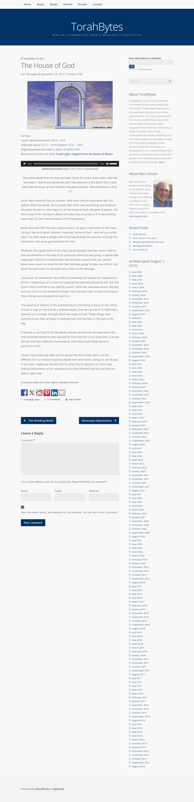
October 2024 (139, 352)
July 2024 (136, 364)
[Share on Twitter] (31, 392)
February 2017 (139, 697)
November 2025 (140, 302)
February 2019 (139, 605)
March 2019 (138, 601)
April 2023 (137, 413)
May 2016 (137, 731)
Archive (67, 4)
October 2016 (139, 712)
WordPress (42, 789)
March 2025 (138, 333)
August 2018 (138, 628)
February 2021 (139, 513)
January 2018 (139, 655)
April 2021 (137, 505)
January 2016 (139, 747)
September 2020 (141, 532)
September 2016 (141, 716)
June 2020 (137, 544)
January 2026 (139, 295)
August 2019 (138, 582)
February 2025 (139, 337)
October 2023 (139, 398)
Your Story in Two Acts (144, 238)
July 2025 (136, 318)
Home (27, 4)
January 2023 (139, 425)
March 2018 (138, 647)
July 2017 (136, 678)
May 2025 (137, 325)
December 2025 (140, 298)
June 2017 (137, 682)
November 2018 (140, 617)
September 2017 (141, 670)
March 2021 (138, 509)
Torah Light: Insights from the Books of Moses (84, 154)
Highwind (58, 789)
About (40, 4)
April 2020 (137, 551)
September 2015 (141, 762)
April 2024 (137, 375)
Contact (97, 4)
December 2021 (140, 475)
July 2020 (136, 540)
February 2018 (139, 651)
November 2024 (140, 348)
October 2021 (139, 482)
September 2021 (141, 486)
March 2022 (138, 463)
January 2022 (139, 471)
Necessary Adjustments (97, 420)
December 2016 (140, 705)
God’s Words (139, 234)
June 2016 (137, 728)
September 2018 (141, 624)
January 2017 (139, 701)
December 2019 (140, 567)
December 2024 (140, 344)
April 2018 (137, 643)
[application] (70, 164)
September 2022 (141, 440)
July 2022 (136, 448)
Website (94, 491)
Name (24, 491)
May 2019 (137, 594)
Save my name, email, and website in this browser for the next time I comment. (69, 512)
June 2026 (137, 275)
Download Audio (52, 168)
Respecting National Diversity (148, 241)
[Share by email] (62, 392)
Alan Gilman (75, 399)
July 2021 (136, 494)
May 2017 (137, 685)
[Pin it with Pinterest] (46, 392)
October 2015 (139, 758)
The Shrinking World (40, 420)
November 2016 (140, 708)
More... (162, 162)
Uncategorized (31, 399)
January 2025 (139, 341)
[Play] (24, 163)
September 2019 (141, 578)
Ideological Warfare (143, 245)
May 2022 (137, 455)
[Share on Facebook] (24, 392)
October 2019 (139, 574)
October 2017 (139, 666)
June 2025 (137, 321)
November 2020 (140, 524)
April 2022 (137, 459)
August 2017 (138, 674)
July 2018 (136, 632)
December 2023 (140, 390)
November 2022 (140, 432)
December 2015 (140, 751)
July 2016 (136, 724)
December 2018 (140, 613)
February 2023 (139, 421)
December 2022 (140, 429)
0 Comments (54, 399)
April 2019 (137, 597)
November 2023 (140, 394)
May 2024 (137, 371)
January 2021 (139, 517)
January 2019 (139, 609)
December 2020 (140, 521)
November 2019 (140, 571)
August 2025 (138, 314)
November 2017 (140, 662)
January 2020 (139, 563)
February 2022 (139, 467)
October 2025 (139, 306)
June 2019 (137, 590)
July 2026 (136, 272)
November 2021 (140, 478)
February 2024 (139, 383)
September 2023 (141, 402)
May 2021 (137, 501)
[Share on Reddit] (39, 392)
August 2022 (138, 444)
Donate (82, 4)
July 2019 (136, 586)
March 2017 (138, 693)
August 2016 (138, 720)
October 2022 (139, 436)
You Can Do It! (140, 249)
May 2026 (137, 279)
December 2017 (140, 659)
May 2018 (137, 640)
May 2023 (137, 410)
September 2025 (141, 310)
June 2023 (137, 406)
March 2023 (138, 417)
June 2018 (137, 636)
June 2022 (137, 452)
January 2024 (139, 387)
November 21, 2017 (34, 58)
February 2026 (139, 291)
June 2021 (137, 498)
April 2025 (137, 329)
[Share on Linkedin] (54, 392)
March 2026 (138, 287)
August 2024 (138, 360)
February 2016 (139, 743)
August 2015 (138, 766)
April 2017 (137, 689)
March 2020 (138, 555)
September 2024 (141, 356)
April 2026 (137, 283)
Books (54, 4)
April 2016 (137, 735)
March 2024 (138, 379)
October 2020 (139, 528)
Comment (28, 440)
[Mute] (107, 163)
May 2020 (137, 548)
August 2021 (138, 490)
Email (58, 491)
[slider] (114, 163)
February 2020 (139, 559)
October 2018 (139, 620)
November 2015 (140, 754)
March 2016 (138, 739)
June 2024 (137, 367)
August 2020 (138, 536)
